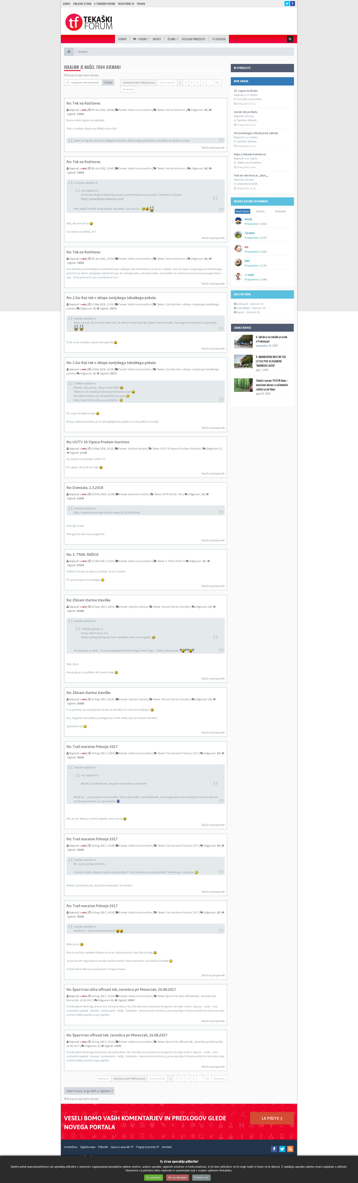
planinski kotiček (247, 184)
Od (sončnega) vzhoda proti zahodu (256, 133)
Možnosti (103, 1078)
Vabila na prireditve (249, 162)
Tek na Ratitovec (175, 110)
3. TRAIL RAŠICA (174, 561)
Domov (66, 3)
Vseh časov (242, 211)
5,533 (263, 238)
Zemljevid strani (82, 3)
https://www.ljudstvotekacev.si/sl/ (102, 199)
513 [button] (217, 82)
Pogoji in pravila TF (147, 1147)
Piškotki (103, 1147)
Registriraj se (126, 3)
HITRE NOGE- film (172, 494)
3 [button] (191, 82)
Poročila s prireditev (249, 99)
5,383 (263, 251)
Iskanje (108, 82)
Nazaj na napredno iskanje (83, 75)
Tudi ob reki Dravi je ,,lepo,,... (251, 175)
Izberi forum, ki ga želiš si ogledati (89, 1091)
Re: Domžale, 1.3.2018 (85, 487)
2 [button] (185, 82)
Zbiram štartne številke (175, 607)
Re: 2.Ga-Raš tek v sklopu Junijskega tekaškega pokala (111, 298)
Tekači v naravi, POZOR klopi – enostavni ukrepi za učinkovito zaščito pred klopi (272, 384)
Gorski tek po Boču (245, 112)
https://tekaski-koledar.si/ (250, 154)
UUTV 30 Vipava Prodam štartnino (180, 448)
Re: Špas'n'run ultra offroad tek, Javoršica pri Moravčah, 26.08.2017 (121, 989)
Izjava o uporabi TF (122, 1147)
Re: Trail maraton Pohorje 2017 (92, 746)
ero (84, 110)
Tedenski (280, 211)
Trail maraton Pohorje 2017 (182, 753)
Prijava (141, 3)
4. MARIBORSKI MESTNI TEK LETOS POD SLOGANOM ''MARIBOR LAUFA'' (271, 361)
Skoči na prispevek (213, 147)
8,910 (263, 224)
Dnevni (260, 211)
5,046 (263, 279)
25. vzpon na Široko (246, 91)
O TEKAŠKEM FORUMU (104, 3)
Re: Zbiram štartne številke (88, 600)
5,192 (263, 265)
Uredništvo (70, 1147)
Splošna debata (246, 120)
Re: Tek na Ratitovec (84, 103)
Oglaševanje (88, 1147)
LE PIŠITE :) (272, 1118)
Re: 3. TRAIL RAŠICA (82, 554)
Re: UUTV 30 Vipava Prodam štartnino (98, 442)
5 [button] (203, 82)
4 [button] (197, 82)
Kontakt (167, 1147)
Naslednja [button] (128, 89)
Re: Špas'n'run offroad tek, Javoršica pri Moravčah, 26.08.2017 (117, 1035)
